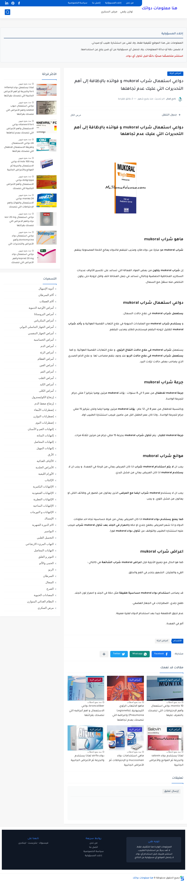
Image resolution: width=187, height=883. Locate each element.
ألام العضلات (46, 301)
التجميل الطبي (45, 537)
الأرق (51, 454)
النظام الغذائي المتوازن (40, 601)
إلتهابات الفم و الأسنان (41, 429)
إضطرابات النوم (45, 422)
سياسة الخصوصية (77, 3)
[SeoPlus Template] (182, 878)
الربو (51, 569)
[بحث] (7, 12)
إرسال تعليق (171, 791)
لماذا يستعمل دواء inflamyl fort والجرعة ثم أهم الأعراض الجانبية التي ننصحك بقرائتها (19, 91)
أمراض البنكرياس (44, 320)
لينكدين (22, 843)
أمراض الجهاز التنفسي (41, 333)
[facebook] (19, 3)
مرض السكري (109, 12)
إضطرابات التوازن (43, 416)
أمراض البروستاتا (44, 314)
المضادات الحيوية (44, 595)
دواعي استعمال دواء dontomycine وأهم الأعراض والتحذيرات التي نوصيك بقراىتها (21, 241)
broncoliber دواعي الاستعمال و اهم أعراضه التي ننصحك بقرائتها (86, 711)
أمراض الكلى (46, 390)
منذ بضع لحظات (173, 702)
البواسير (49, 531)
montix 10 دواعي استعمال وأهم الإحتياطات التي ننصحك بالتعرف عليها (165, 711)
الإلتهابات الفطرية (43, 499)
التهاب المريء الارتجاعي (40, 543)
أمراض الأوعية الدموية (41, 307)
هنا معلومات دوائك (159, 9)
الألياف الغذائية (45, 460)
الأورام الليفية (46, 473)
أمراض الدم (47, 346)
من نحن (129, 3)
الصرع (50, 588)
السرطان (48, 575)
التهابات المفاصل (44, 550)
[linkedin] (6, 3)
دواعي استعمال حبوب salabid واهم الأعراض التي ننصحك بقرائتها (20, 110)
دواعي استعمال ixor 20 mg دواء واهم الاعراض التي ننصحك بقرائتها (19, 221)
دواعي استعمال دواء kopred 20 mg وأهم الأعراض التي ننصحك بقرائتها (22, 259)
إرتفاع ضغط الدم (44, 403)
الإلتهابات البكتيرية (43, 486)
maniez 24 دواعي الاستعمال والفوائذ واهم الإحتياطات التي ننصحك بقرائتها (20, 203)
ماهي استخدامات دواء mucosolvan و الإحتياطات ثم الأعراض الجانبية (126, 761)
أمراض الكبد (47, 384)
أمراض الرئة (175, 73)
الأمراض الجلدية (45, 467)
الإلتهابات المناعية (43, 505)
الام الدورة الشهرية (43, 524)
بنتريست (32, 843)
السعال (49, 582)
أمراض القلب (46, 377)
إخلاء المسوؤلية (113, 3)
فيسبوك (43, 843)
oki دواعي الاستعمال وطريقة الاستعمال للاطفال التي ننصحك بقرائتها (19, 147)
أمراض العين (46, 365)
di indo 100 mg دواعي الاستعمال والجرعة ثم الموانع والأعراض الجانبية (20, 166)
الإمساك (49, 518)
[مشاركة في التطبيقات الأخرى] (104, 654)
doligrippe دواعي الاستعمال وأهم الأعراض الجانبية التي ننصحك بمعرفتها (20, 185)
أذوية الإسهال (46, 288)
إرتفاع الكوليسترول (43, 397)
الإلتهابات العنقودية (43, 492)
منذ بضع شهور (24, 83)
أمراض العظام (46, 358)
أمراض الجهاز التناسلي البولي (37, 326)
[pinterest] (13, 3)
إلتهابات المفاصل (44, 441)
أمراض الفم (47, 371)
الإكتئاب (49, 480)
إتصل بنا (96, 3)
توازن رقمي (126, 12)
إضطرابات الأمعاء (44, 409)
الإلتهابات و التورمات (42, 512)
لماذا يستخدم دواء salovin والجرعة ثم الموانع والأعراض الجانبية (166, 761)
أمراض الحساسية (44, 339)
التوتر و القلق (46, 556)
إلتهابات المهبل (45, 448)
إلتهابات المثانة (45, 435)
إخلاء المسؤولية (93, 856)
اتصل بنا (93, 847)
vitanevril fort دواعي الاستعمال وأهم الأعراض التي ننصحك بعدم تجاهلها (20, 129)
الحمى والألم (46, 563)
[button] (161, 654)
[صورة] (47, 89)
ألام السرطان (46, 294)
